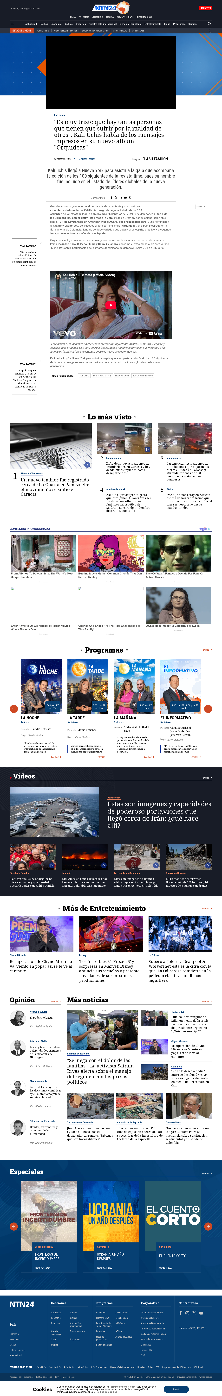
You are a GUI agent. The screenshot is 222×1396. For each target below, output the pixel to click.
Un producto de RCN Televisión (176, 1367)
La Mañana (125, 717)
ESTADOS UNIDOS (125, 17)
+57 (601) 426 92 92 (196, 1328)
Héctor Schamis (43, 1142)
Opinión (192, 24)
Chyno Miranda (18, 955)
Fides (150, 1367)
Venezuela (15, 1339)
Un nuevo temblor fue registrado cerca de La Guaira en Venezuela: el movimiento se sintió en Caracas (55, 486)
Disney (82, 955)
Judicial (69, 24)
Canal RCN (41, 1367)
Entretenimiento (152, 24)
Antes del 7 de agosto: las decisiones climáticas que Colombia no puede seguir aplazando (45, 1092)
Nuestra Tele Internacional (103, 24)
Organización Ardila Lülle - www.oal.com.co (194, 1377)
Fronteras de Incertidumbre (47, 1256)
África (170, 489)
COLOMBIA (84, 17)
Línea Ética (146, 1344)
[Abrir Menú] (12, 24)
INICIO (73, 17)
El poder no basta (41, 1017)
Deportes (81, 24)
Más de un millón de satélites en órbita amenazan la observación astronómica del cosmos (180, 749)
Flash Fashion (155, 159)
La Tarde (76, 717)
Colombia (176, 1066)
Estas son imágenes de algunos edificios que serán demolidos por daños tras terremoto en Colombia (136, 882)
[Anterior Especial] (14, 1226)
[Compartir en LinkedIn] (121, 197)
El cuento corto (172, 1256)
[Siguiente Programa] (208, 709)
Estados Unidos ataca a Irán (95, 30)
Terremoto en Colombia (127, 873)
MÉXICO (110, 17)
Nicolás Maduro (120, 30)
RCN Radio (69, 1367)
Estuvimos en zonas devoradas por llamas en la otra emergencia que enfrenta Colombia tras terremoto (84, 882)
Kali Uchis (59, 115)
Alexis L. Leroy (43, 1106)
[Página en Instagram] (187, 1313)
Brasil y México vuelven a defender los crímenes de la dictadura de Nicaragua (45, 1052)
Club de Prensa (122, 1312)
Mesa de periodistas (101, 1338)
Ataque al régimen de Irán (65, 30)
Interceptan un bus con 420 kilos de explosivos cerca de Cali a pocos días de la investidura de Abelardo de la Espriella (139, 1133)
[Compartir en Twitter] (116, 197)
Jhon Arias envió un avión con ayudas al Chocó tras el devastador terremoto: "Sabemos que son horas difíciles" (90, 1133)
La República (82, 1367)
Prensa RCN (146, 1350)
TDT (157, 1367)
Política (44, 24)
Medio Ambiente (38, 1081)
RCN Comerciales (99, 1367)
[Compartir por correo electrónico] (125, 197)
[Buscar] (209, 24)
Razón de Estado (104, 1345)
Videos (24, 776)
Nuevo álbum (122, 375)
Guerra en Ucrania (176, 873)
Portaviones (114, 797)
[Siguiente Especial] (208, 1226)
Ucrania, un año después (110, 1256)
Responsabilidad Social (152, 1312)
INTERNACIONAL (144, 17)
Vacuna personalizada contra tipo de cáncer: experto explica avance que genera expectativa (87, 748)
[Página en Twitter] (194, 1313)
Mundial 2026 (138, 30)
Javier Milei (177, 1012)
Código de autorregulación (153, 1334)
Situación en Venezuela (42, 1121)
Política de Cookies (106, 1392)
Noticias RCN (55, 1367)
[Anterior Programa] (14, 709)
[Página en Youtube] (201, 1313)
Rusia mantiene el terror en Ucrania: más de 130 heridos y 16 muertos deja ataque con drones (187, 882)
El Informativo (175, 717)
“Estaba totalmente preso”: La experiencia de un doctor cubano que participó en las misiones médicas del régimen (41, 747)
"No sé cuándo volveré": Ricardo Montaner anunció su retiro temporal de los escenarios (24, 258)
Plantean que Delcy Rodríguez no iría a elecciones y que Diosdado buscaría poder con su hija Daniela (32, 882)
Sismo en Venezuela (32, 473)
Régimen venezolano (78, 1053)
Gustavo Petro (173, 1122)
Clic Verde (100, 1312)
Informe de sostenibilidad (153, 1328)
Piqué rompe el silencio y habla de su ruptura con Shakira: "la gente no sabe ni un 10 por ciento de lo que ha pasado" (25, 380)
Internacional (16, 1355)
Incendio (66, 873)
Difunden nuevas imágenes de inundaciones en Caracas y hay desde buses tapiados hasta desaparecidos (128, 468)
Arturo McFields (38, 1041)
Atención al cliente (150, 1318)
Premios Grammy (102, 375)
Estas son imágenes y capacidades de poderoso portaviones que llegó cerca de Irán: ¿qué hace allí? (159, 814)
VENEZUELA (97, 17)
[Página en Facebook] (181, 1313)
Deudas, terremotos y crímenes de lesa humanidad (44, 1130)
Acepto (176, 1389)
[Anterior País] (210, 29)
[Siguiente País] (210, 32)
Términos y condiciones (65, 1377)
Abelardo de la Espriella (129, 1122)
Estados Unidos (17, 1350)
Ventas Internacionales (152, 1339)
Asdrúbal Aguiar (38, 1011)
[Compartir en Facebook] (111, 197)
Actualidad (31, 24)
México (13, 1344)
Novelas (141, 1367)
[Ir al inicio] (26, 1309)
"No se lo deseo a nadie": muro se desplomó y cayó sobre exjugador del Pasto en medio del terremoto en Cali (190, 1078)
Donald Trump (43, 30)
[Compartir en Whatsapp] (130, 197)
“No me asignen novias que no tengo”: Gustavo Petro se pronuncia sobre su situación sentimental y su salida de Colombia (187, 1135)
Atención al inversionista (152, 1323)
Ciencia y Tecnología (130, 24)
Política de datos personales (21, 1377)
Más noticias (87, 999)
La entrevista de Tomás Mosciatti (104, 1324)
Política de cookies (44, 1377)
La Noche (30, 717)
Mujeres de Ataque (123, 1336)
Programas (179, 24)
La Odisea (154, 955)
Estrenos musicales (143, 375)
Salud (167, 24)
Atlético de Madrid (116, 489)
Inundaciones (113, 458)
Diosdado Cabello (19, 873)
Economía (56, 24)
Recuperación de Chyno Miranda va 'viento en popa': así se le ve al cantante (41, 966)
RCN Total (198, 1367)
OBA (143, 1355)
